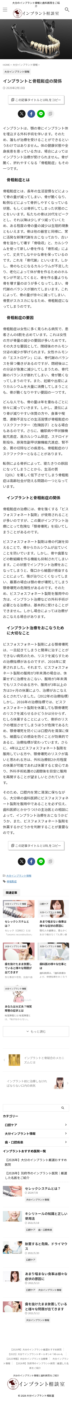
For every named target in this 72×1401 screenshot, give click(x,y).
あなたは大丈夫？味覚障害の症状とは (18, 1008)
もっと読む (38, 1031)
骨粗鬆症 (12, 881)
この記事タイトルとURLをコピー (38, 99)
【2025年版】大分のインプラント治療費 (26, 1358)
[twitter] (22, 114)
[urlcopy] (50, 114)
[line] (41, 114)
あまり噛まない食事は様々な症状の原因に (53, 923)
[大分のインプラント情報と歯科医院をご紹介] (36, 14)
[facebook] (31, 114)
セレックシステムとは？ (43, 1188)
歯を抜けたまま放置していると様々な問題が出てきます (18, 968)
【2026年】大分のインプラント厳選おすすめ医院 (36, 1349)
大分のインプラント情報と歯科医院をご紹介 (36, 1375)
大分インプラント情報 (18, 875)
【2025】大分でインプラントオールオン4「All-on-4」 (36, 1354)
